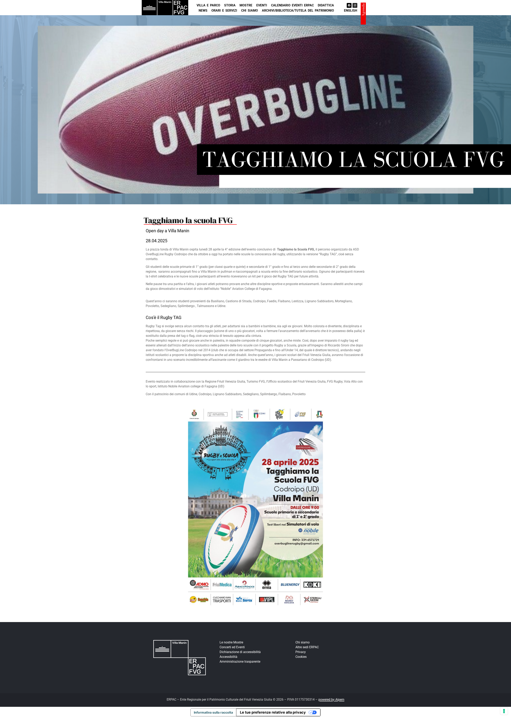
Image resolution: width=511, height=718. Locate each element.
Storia (230, 5)
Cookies (301, 657)
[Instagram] (355, 5)
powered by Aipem (331, 699)
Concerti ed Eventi (232, 647)
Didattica (326, 5)
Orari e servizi (224, 10)
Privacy (300, 652)
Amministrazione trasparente (240, 661)
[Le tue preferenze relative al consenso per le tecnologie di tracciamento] (504, 711)
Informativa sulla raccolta (213, 712)
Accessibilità (228, 657)
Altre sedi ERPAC (307, 647)
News (203, 10)
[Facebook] (349, 5)
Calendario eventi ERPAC (292, 5)
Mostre (246, 5)
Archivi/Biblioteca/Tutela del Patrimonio (298, 10)
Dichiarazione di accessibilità (240, 652)
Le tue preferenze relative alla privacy (273, 712)
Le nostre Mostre (231, 642)
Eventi (261, 5)
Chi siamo (249, 10)
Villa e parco (208, 5)
